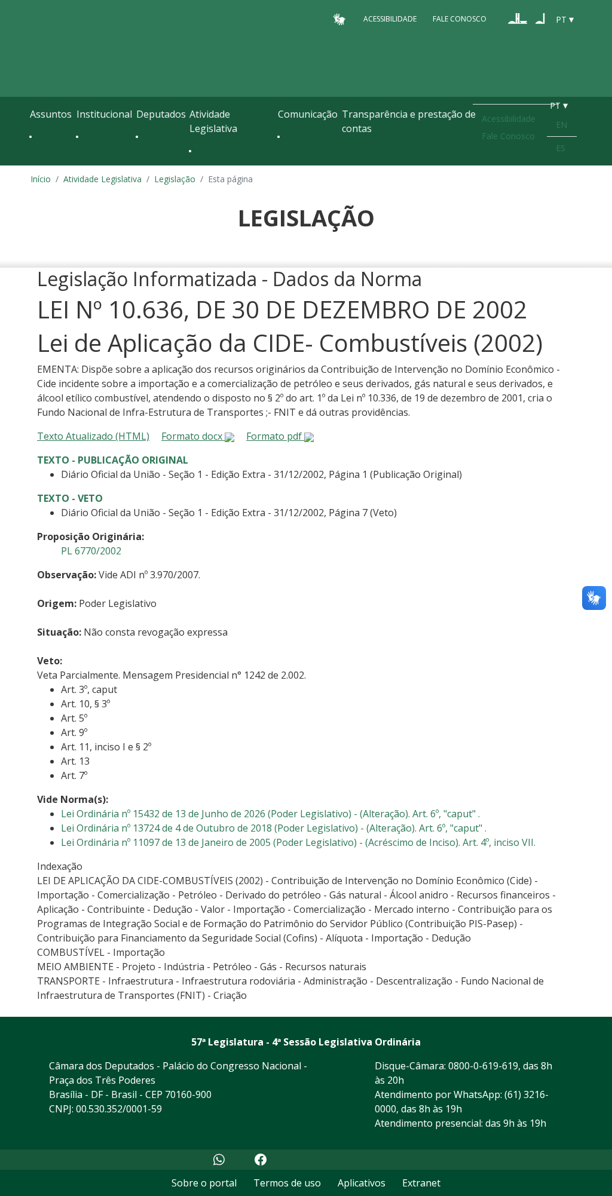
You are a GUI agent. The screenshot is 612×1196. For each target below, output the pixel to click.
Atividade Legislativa (213, 121)
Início (40, 179)
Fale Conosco (459, 19)
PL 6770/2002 (91, 550)
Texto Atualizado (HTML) (93, 436)
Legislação (174, 179)
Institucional (104, 114)
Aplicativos (361, 1182)
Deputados (161, 114)
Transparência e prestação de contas (409, 121)
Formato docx (193, 436)
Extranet (421, 1182)
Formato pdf (275, 436)
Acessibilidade (390, 19)
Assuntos (51, 114)
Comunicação (308, 114)
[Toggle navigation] (36, 162)
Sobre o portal (204, 1182)
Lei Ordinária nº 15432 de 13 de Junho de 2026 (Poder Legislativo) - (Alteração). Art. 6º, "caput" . (270, 813)
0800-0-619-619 (483, 1065)
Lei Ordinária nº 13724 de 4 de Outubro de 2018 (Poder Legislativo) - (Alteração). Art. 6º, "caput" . (273, 828)
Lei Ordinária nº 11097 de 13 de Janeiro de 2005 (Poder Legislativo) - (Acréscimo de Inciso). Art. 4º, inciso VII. (298, 842)
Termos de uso (287, 1182)
